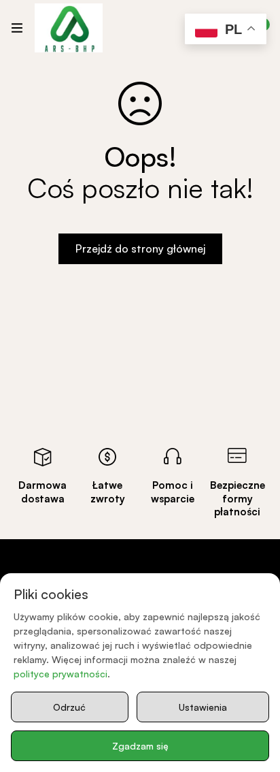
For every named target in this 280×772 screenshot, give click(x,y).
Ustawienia (203, 707)
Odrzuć (69, 707)
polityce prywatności (60, 673)
